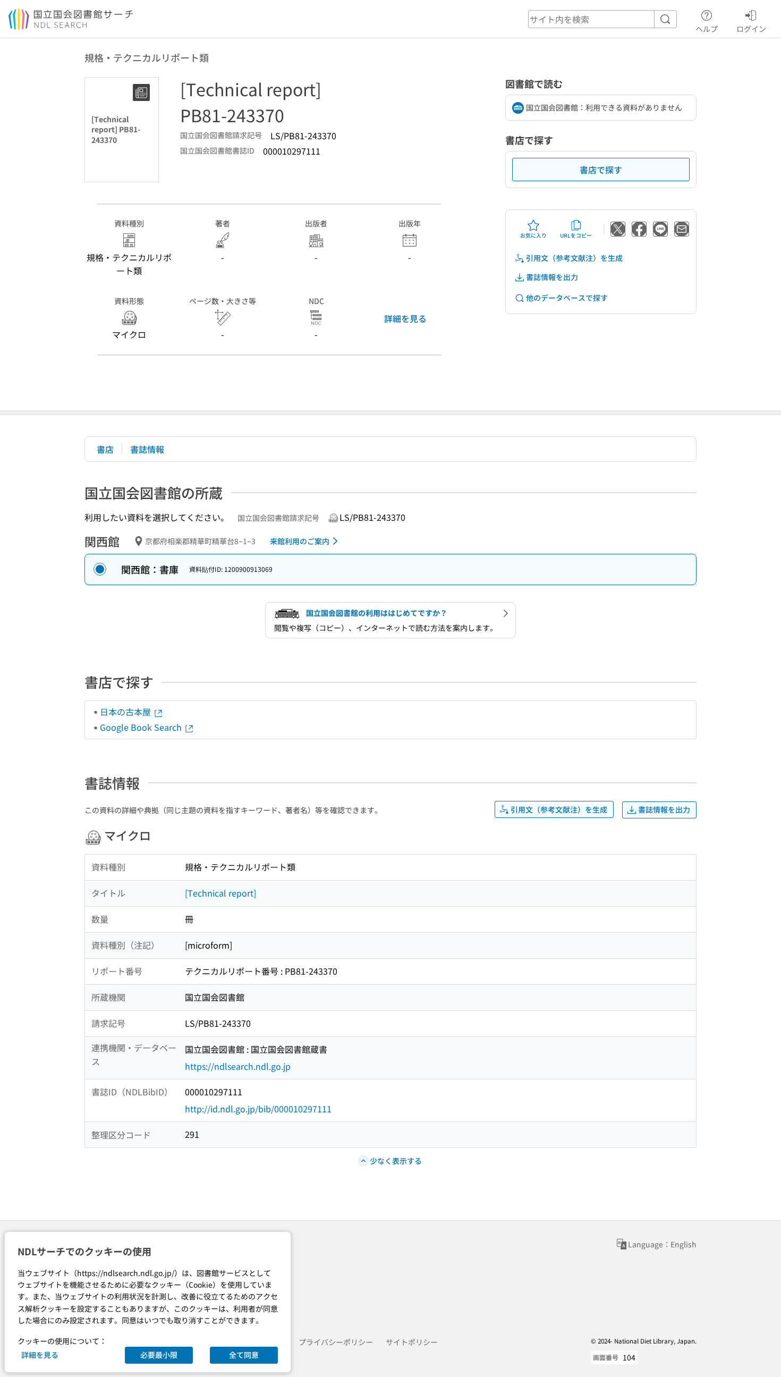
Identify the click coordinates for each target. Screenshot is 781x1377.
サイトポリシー (412, 1342)
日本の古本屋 (126, 711)
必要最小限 (158, 1354)
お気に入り (533, 235)
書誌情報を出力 (552, 277)
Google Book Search (142, 727)
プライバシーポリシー (336, 1342)
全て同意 (244, 1354)
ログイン (751, 28)
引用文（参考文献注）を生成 (574, 257)
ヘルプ (706, 28)
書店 (105, 449)
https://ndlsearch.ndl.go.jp (238, 1066)
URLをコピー (576, 235)
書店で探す (601, 169)
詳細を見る (405, 318)
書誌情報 (147, 449)
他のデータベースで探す (567, 297)
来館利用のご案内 (299, 541)
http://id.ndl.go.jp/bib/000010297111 (258, 1108)
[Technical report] (220, 892)
